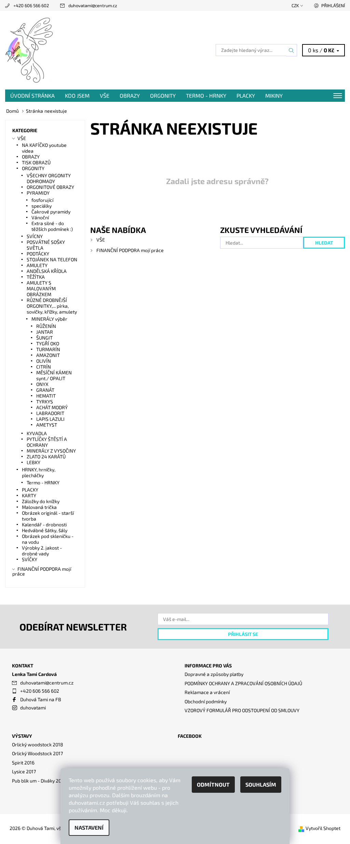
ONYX (42, 384)
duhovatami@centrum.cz (92, 5)
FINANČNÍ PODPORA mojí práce (130, 250)
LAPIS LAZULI (50, 419)
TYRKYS (44, 401)
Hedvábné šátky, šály (44, 530)
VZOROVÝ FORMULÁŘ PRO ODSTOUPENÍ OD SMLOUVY (242, 710)
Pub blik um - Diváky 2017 (39, 781)
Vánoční (40, 217)
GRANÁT (45, 390)
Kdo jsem (77, 95)
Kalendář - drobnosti (44, 524)
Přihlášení (333, 5)
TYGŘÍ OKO (47, 343)
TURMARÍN (48, 349)
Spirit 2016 (23, 762)
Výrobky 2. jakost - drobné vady (42, 550)
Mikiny (274, 95)
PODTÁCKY (38, 254)
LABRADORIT (50, 413)
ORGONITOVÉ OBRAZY (50, 187)
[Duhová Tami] (90, 50)
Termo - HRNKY (206, 95)
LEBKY (33, 462)
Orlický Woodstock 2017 (37, 753)
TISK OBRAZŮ (36, 162)
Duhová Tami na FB (40, 699)
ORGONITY (163, 95)
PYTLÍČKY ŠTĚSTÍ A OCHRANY (47, 442)
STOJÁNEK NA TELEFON (52, 259)
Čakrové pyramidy (50, 212)
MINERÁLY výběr (49, 319)
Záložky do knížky (40, 501)
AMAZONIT (48, 355)
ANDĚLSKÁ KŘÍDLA (47, 271)
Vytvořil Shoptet (323, 828)
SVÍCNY (35, 236)
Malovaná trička (39, 507)
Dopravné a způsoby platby (214, 674)
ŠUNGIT (44, 338)
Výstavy (22, 736)
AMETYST (46, 425)
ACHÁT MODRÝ (52, 407)
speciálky (41, 206)
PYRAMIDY (38, 193)
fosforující (42, 200)
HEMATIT (46, 396)
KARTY (29, 495)
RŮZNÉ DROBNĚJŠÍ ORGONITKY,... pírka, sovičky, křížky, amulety (52, 306)
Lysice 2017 (24, 771)
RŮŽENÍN (46, 326)
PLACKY (246, 95)
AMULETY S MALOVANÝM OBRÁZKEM (41, 288)
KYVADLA (37, 433)
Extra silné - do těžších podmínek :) (52, 226)
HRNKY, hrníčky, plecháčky (38, 472)
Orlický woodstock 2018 (37, 744)
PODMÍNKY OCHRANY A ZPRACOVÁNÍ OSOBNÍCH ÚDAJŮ (243, 683)
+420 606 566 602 (31, 5)
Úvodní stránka (32, 95)
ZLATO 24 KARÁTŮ (46, 456)
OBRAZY (130, 95)
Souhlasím (260, 784)
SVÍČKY (29, 559)
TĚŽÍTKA (36, 277)
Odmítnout (213, 784)
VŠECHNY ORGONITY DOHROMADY (49, 178)
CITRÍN (43, 367)
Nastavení (89, 827)
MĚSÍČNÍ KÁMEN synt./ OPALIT (54, 375)
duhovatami (33, 707)
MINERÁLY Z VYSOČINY (51, 451)
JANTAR (44, 332)
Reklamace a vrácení (207, 692)
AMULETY (37, 265)
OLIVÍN (43, 361)
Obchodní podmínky (206, 701)
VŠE (104, 95)
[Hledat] (291, 50)
